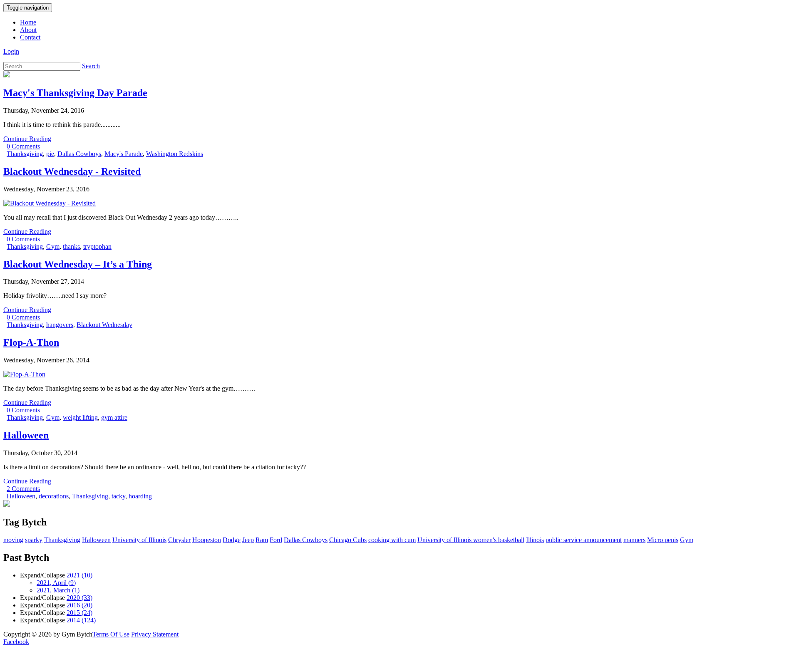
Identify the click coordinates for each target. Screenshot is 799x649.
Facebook (16, 641)
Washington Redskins (174, 153)
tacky (118, 496)
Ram (262, 539)
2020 (79, 597)
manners (634, 539)
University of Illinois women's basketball (470, 539)
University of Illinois (139, 539)
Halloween (26, 435)
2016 (79, 605)
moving (13, 539)
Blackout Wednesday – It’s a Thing (77, 264)
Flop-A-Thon (31, 342)
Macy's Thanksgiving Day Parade (75, 92)
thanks (71, 246)
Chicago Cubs (348, 539)
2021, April (56, 582)
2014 (81, 620)
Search (91, 65)
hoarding (140, 496)
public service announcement (584, 539)
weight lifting (80, 417)
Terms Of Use (110, 634)
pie (50, 153)
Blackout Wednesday (104, 324)
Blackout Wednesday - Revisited (72, 171)
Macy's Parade (123, 153)
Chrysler (179, 539)
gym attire (114, 417)
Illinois (535, 539)
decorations (54, 496)
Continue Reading (27, 138)
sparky (33, 539)
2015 (79, 612)
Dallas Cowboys (79, 153)
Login (11, 51)
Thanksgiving (25, 153)
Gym (53, 246)
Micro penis (662, 539)
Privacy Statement (155, 634)
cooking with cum (392, 539)
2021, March (58, 590)
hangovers (59, 324)
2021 (79, 575)
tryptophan (97, 246)
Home (28, 22)
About (28, 29)
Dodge (232, 539)
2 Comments (23, 488)
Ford (276, 539)
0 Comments (23, 146)
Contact (30, 37)
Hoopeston (206, 539)
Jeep (248, 539)
